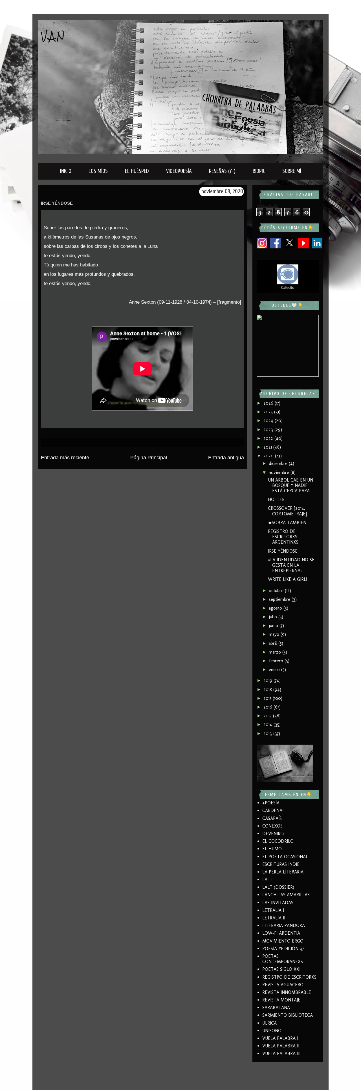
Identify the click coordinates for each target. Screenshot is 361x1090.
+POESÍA (270, 803)
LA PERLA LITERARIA (282, 872)
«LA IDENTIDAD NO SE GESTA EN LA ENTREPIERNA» (291, 565)
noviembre (279, 472)
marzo (275, 652)
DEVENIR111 (273, 833)
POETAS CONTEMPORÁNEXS (282, 959)
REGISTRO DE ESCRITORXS (289, 977)
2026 (269, 403)
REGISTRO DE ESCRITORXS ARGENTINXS (283, 537)
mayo (275, 634)
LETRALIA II (273, 918)
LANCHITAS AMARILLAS (286, 894)
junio (274, 625)
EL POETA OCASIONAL (285, 856)
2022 (268, 438)
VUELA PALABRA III (281, 1053)
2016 (268, 707)
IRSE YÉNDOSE (283, 551)
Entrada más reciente (65, 457)
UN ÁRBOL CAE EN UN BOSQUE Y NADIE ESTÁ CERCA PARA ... (291, 485)
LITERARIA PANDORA (283, 925)
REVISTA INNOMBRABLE (286, 992)
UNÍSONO (271, 1030)
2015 (268, 715)
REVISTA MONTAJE (281, 1000)
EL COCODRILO (278, 841)
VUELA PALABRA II (280, 1046)
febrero (277, 660)
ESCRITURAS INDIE (281, 864)
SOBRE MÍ (291, 171)
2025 (268, 411)
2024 (269, 420)
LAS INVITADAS (277, 902)
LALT (267, 879)
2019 (268, 680)
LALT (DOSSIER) (278, 887)
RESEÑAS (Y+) (222, 171)
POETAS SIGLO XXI (281, 969)
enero (275, 669)
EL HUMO (272, 848)
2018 (268, 689)
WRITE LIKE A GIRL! (287, 579)
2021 (268, 447)
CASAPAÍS (272, 818)
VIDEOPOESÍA (179, 171)
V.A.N (53, 36)
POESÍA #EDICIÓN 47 (283, 948)
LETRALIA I (273, 910)
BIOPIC (259, 171)
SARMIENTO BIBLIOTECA (287, 1015)
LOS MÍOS (98, 171)
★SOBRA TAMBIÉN (287, 522)
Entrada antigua (226, 457)
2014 (268, 724)
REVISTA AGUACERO (282, 984)
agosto (276, 608)
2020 (269, 455)
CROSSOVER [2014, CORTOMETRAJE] (287, 511)
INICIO (65, 171)
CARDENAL (273, 810)
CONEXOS (272, 826)
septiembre (280, 599)
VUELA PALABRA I (280, 1038)
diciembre (279, 463)
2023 (268, 429)
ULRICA (269, 1023)
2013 (268, 733)
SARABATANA (276, 1007)
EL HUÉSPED (137, 171)
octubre (277, 590)
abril (273, 643)
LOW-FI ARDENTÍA (281, 933)
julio (273, 616)
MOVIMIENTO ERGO (282, 941)
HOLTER (276, 499)
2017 (268, 698)
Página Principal (148, 457)
